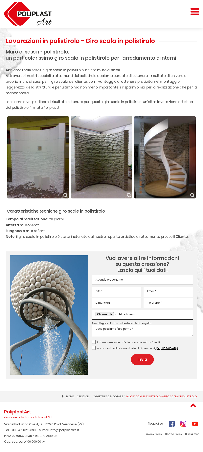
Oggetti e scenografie (108, 396)
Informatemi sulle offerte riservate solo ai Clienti (128, 342)
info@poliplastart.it (64, 430)
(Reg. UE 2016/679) (166, 348)
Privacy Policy (153, 434)
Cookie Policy (173, 434)
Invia (142, 359)
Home (70, 396)
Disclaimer (192, 434)
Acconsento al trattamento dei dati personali (137, 348)
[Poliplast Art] (28, 14)
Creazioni (83, 396)
